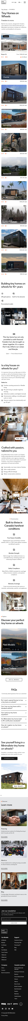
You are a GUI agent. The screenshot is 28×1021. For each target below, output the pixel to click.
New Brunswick (17, 989)
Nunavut (16, 974)
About (2, 967)
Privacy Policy (4, 1015)
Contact (3, 970)
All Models (3, 940)
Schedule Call (9, 758)
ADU (2, 947)
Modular (3, 942)
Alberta (16, 981)
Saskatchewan (17, 996)
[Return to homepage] (3, 2)
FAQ (15, 950)
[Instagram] (6, 1009)
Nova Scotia (17, 984)
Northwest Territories (19, 971)
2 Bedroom (3, 957)
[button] (20, 2)
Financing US (17, 945)
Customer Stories (18, 940)
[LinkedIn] (9, 1009)
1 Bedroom (3, 954)
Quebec (16, 991)
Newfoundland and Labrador (18, 968)
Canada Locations (19, 965)
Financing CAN (17, 942)
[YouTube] (12, 1009)
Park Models (4, 950)
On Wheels (3, 945)
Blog (15, 947)
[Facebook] (2, 1009)
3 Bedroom (3, 959)
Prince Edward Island (19, 976)
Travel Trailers (4, 952)
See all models (14, 679)
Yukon (15, 998)
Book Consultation (5, 972)
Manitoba (16, 993)
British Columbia (18, 986)
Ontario (16, 979)
